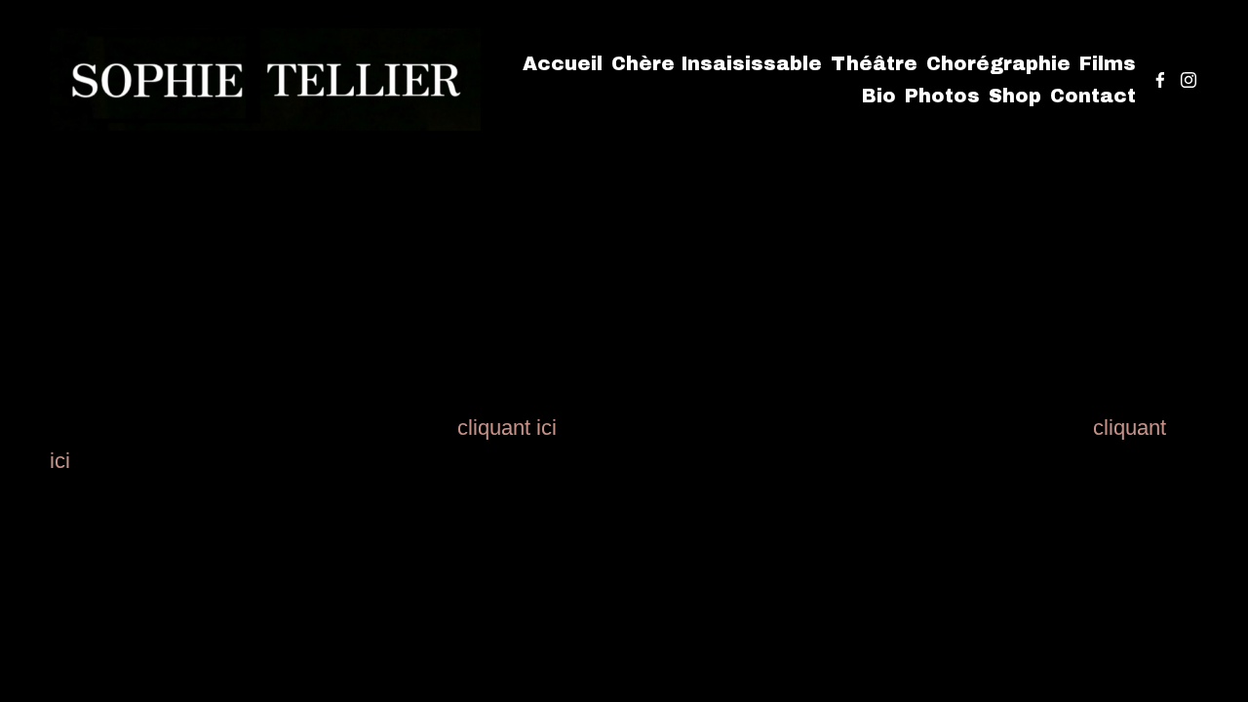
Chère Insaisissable (716, 64)
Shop (1015, 96)
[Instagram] (1188, 80)
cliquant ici (507, 427)
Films (1107, 64)
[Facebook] (1160, 80)
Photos (942, 96)
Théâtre (874, 64)
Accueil (563, 64)
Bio (879, 96)
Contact (1093, 96)
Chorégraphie (998, 64)
